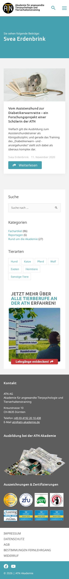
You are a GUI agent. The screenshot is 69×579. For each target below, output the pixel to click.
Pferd (40, 261)
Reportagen (15, 235)
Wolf (53, 261)
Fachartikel (15, 231)
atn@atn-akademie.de (26, 422)
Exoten (15, 269)
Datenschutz (14, 539)
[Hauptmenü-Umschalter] (64, 8)
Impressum (12, 533)
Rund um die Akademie (23, 239)
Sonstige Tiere (20, 276)
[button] (53, 8)
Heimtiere (32, 269)
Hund (14, 261)
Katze (27, 261)
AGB (7, 544)
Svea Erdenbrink (18, 157)
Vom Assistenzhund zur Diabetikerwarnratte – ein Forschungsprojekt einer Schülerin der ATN (28, 114)
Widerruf (11, 556)
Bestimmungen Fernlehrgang (27, 550)
